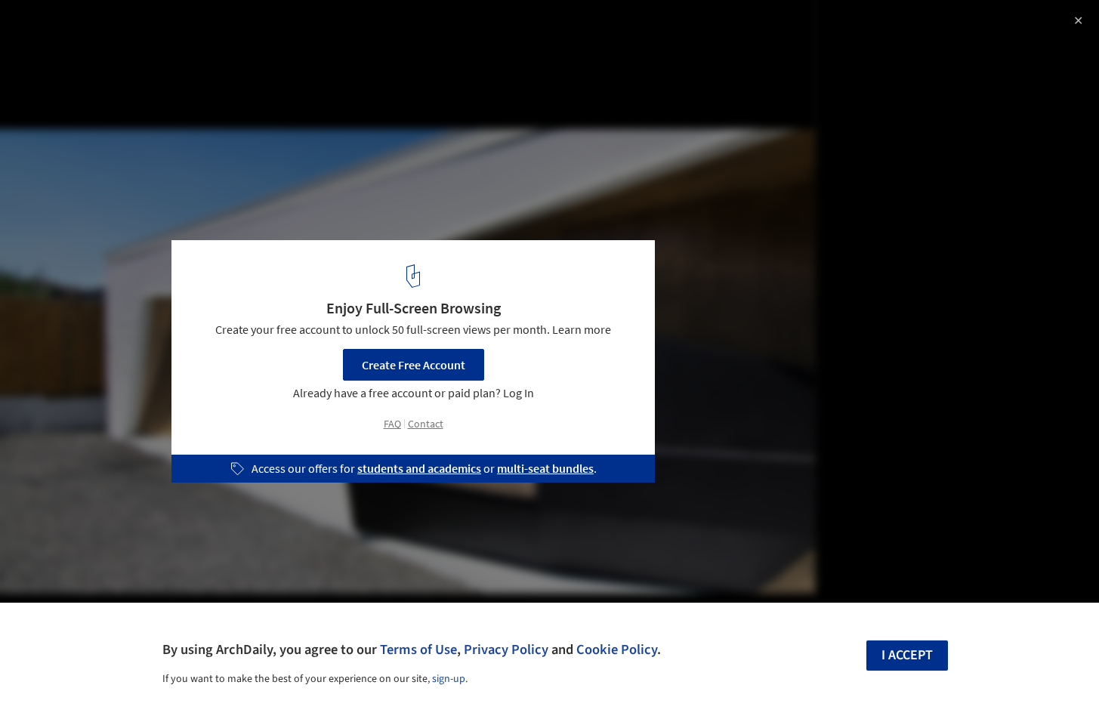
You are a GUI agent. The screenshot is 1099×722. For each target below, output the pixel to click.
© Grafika (38, 53)
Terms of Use (418, 649)
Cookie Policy (616, 649)
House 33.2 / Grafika (91, 27)
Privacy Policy (506, 649)
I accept (907, 655)
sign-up (448, 679)
